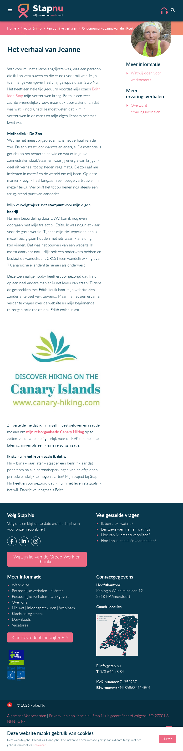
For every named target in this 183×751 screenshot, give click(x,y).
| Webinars (65, 607)
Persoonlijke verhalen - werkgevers (40, 596)
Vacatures (20, 625)
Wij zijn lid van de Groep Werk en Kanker (47, 559)
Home (11, 28)
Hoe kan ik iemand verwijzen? (125, 534)
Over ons (19, 602)
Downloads (21, 619)
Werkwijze (20, 585)
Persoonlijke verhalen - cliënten (38, 590)
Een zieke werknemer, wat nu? (125, 529)
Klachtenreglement (27, 613)
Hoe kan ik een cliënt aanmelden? (128, 540)
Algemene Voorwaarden (26, 715)
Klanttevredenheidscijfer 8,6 (39, 637)
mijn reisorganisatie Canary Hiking (55, 431)
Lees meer (39, 745)
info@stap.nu (110, 665)
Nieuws (18, 607)
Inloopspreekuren (41, 607)
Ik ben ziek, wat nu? (117, 523)
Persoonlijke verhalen (61, 28)
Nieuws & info (31, 28)
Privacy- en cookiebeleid (69, 715)
